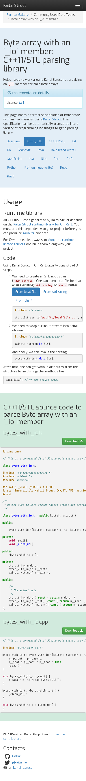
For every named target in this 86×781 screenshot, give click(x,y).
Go (9, 150)
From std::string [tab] (55, 292)
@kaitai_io (19, 762)
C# (74, 141)
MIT (21, 103)
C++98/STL (57, 141)
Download (72, 441)
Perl (57, 159)
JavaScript (14, 159)
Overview (13, 141)
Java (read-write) (63, 150)
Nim (44, 159)
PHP (70, 159)
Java (40, 150)
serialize (28, 233)
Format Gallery (18, 15)
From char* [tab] (24, 300)
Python (12, 168)
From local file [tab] (25, 292)
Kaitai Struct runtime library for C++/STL (43, 224)
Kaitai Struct (52, 119)
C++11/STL (34, 141)
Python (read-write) (38, 168)
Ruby (63, 168)
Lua (31, 159)
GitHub (17, 756)
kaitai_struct (22, 768)
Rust (10, 176)
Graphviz (24, 150)
